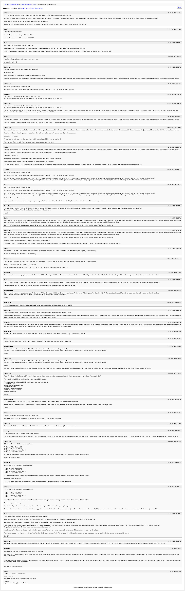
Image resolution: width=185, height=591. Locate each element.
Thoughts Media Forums (11, 4)
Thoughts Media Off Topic (28, 4)
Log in (179, 7)
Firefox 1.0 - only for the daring (30, 8)
